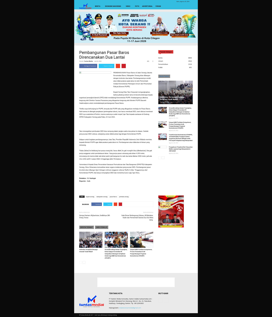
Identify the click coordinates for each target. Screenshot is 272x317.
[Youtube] (166, 300)
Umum (160, 61)
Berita (97, 6)
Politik (160, 67)
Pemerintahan (163, 64)
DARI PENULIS (101, 227)
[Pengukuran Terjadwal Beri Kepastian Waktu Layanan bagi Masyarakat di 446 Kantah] (162, 149)
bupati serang (90, 196)
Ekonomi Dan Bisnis (113, 6)
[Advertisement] (116, 124)
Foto (137, 6)
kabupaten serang (102, 196)
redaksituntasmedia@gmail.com (130, 308)
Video (128, 6)
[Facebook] (160, 300)
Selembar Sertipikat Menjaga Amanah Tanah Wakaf (172, 98)
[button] (190, 6)
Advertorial (147, 6)
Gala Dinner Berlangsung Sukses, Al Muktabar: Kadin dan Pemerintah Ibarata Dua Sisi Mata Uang (137, 217)
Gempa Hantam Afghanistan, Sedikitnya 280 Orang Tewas (94, 216)
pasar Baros (113, 196)
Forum (158, 6)
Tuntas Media (88, 61)
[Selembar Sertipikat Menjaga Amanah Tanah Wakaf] (90, 240)
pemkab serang (124, 196)
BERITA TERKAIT (86, 227)
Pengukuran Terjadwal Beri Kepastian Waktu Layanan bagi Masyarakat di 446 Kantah (181, 149)
